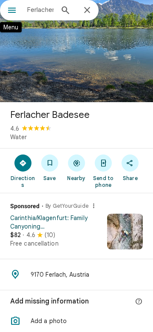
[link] (76, 234)
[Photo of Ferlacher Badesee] (76, 51)
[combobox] (40, 10)
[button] (76, 320)
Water (18, 137)
